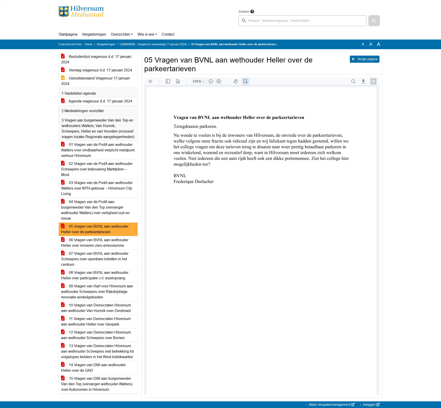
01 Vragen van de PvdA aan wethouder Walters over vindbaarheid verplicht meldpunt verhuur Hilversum (97, 150)
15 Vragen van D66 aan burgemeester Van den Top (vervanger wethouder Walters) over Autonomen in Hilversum (96, 384)
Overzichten (120, 34)
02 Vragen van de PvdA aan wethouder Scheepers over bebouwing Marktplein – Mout (97, 169)
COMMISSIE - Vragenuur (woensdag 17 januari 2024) (153, 44)
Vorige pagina (366, 59)
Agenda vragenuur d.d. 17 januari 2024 (100, 101)
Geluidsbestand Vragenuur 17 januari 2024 (95, 81)
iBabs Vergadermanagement (329, 404)
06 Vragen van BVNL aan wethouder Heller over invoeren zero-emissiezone (94, 242)
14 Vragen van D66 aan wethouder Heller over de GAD (93, 367)
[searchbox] (302, 20)
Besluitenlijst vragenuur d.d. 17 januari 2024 (96, 59)
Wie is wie (146, 34)
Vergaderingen (94, 34)
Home (88, 44)
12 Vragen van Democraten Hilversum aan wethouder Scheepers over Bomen (96, 335)
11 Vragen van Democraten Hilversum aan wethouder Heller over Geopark (96, 321)
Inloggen (369, 404)
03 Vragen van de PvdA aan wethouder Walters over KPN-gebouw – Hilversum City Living (97, 188)
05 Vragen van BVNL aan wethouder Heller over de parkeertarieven (94, 229)
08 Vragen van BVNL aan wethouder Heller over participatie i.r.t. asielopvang (94, 275)
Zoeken (243, 11)
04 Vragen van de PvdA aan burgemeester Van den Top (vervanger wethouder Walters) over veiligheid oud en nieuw (95, 210)
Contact (168, 34)
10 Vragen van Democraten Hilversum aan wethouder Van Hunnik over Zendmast (96, 308)
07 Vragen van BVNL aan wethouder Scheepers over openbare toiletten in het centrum (94, 259)
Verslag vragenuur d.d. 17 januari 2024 (100, 70)
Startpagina (68, 34)
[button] (374, 20)
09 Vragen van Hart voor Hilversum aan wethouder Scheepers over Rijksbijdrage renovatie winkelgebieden (97, 291)
